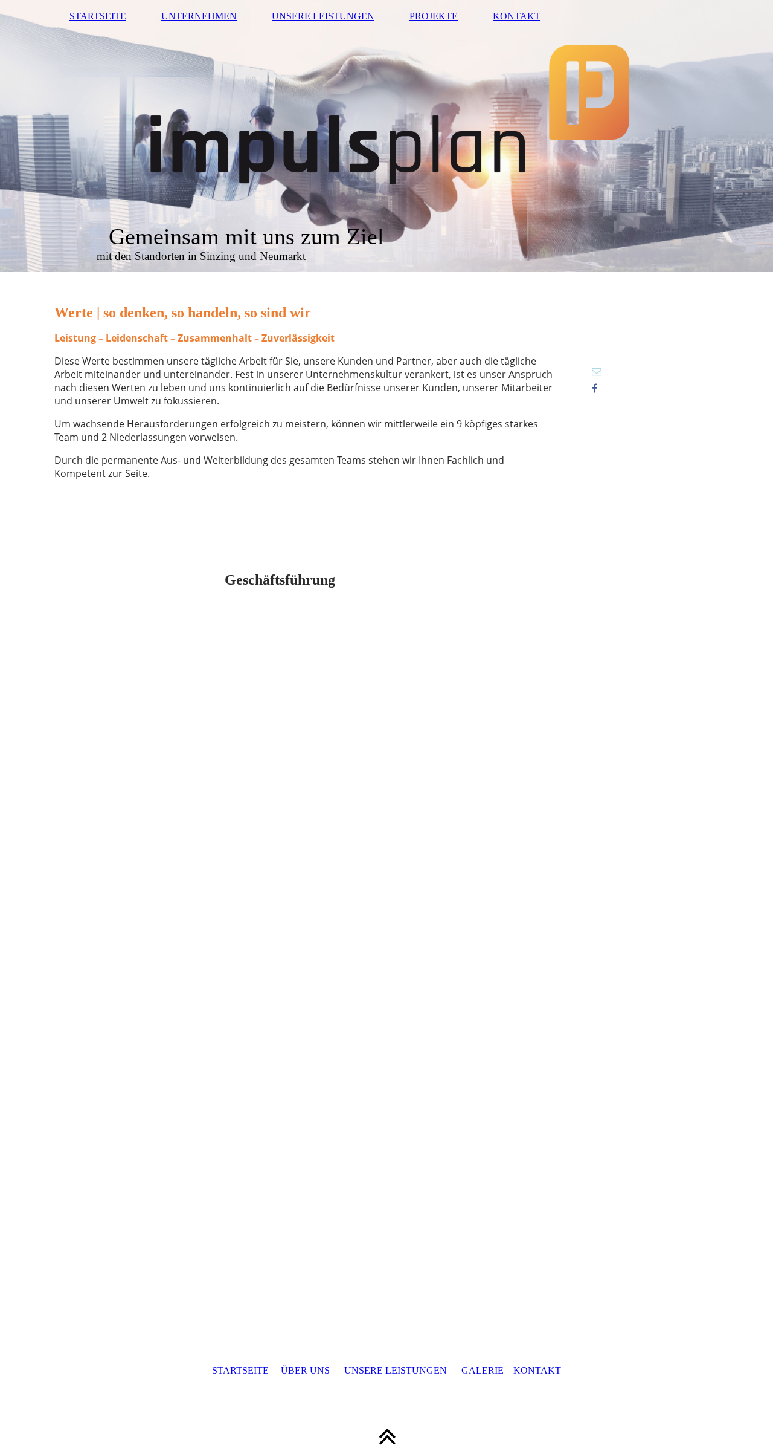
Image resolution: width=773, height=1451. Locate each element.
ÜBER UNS (305, 1370)
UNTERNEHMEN (199, 16)
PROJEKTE (433, 16)
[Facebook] (594, 388)
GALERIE (482, 1370)
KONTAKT (516, 16)
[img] (386, 136)
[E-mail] (596, 371)
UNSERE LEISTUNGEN (323, 16)
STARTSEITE (97, 16)
